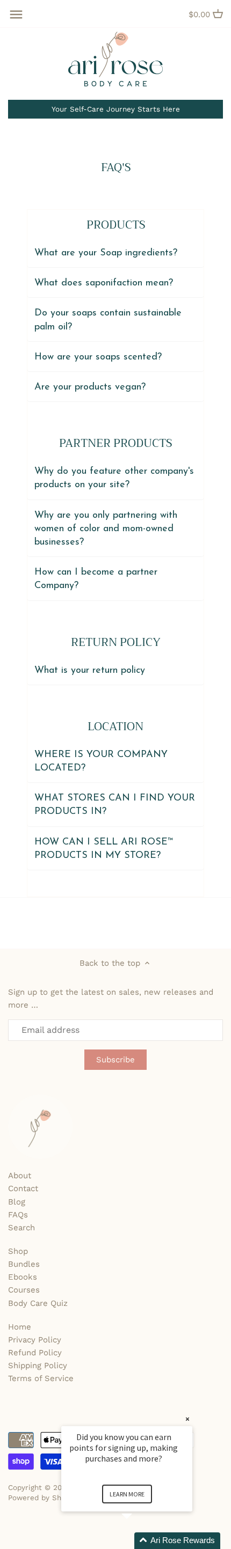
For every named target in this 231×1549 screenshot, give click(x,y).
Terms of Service (41, 1378)
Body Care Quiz (38, 1303)
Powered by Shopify (43, 1497)
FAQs (18, 1215)
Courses (24, 1290)
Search (21, 1227)
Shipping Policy (37, 1365)
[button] (139, 1540)
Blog (16, 1202)
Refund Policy (35, 1352)
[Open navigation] (16, 14)
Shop (18, 1251)
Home (19, 1327)
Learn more (127, 1494)
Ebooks (22, 1277)
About (19, 1175)
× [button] (187, 1419)
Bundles (24, 1264)
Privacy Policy (34, 1340)
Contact (23, 1188)
